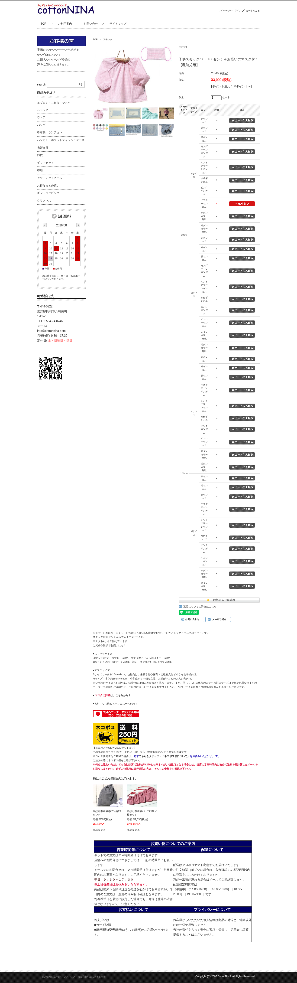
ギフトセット (45, 162)
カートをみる (253, 10)
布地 (40, 170)
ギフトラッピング (48, 193)
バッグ (41, 125)
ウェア (41, 117)
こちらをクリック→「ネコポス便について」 (164, 756)
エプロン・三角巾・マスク (54, 103)
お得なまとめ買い (48, 185)
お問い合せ (91, 23)
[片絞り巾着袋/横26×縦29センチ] (108, 795)
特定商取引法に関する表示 (92, 976)
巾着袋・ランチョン (49, 132)
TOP (43, 23)
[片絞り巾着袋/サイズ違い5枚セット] (142, 795)
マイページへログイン (230, 10)
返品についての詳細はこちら (199, 606)
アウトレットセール (49, 178)
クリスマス (44, 200)
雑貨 (40, 155)
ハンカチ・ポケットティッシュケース (60, 140)
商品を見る (99, 830)
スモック (107, 39)
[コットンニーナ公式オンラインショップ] (66, 15)
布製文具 (42, 147)
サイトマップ (118, 23)
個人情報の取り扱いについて (57, 976)
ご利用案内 (65, 23)
